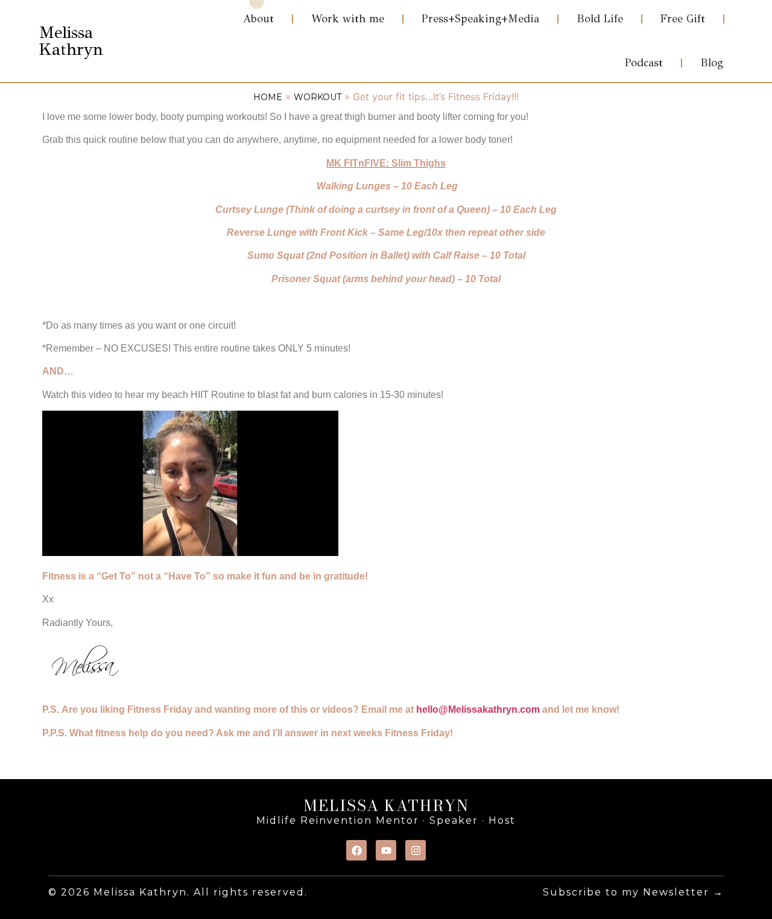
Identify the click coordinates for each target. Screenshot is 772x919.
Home (267, 97)
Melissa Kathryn (71, 41)
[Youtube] (386, 850)
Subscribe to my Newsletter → (633, 892)
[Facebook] (356, 850)
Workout (317, 97)
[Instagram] (415, 850)
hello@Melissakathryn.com (478, 709)
